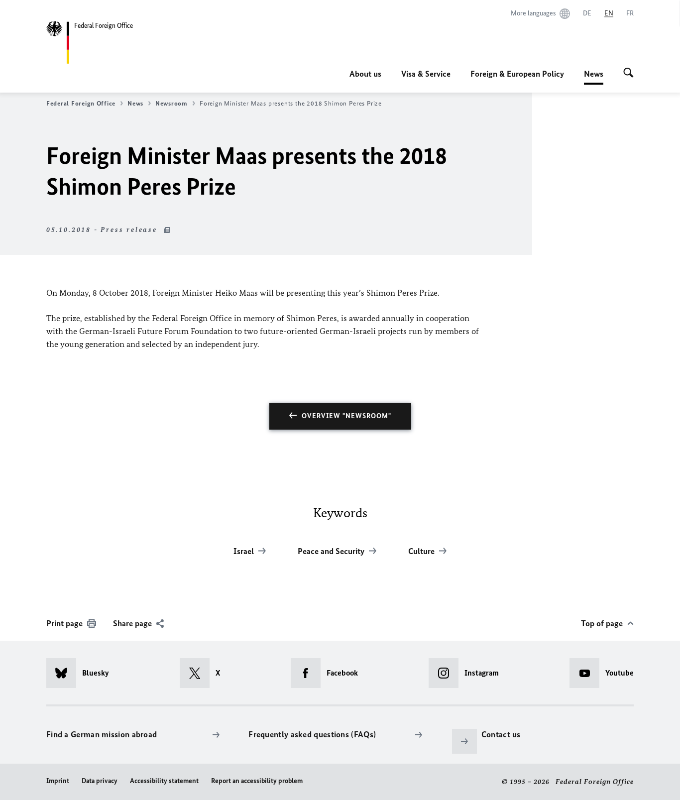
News (593, 77)
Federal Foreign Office (80, 103)
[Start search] (628, 74)
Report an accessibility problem (257, 781)
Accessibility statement (164, 781)
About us (365, 74)
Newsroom (171, 103)
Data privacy (99, 781)
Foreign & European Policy (517, 74)
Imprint (57, 781)
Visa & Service (426, 74)
